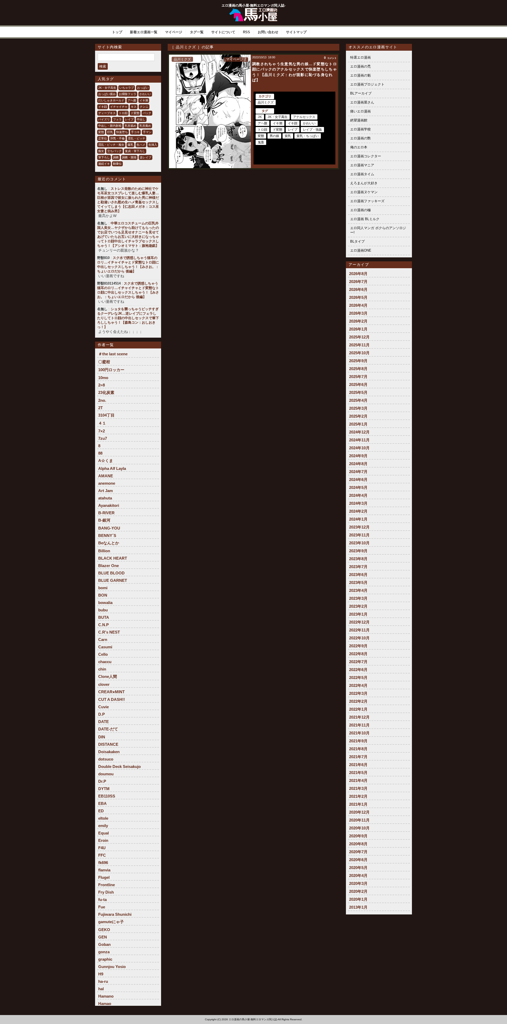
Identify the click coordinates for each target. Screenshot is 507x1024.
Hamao (104, 1003)
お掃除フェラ (127, 94)
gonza (104, 952)
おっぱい (143, 87)
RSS (246, 32)
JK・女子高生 (107, 87)
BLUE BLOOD (111, 573)
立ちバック (114, 151)
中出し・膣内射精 (109, 125)
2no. (102, 400)
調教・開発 (129, 157)
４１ (102, 423)
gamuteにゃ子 (111, 921)
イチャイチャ (119, 106)
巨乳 (110, 132)
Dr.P (102, 781)
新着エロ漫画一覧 (143, 32)
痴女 (101, 151)
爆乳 (130, 144)
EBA (102, 803)
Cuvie (103, 707)
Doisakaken (109, 751)
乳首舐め (130, 125)
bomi (102, 588)
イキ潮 (143, 100)
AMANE (105, 476)
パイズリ (104, 119)
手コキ (135, 132)
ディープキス (107, 113)
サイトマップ (296, 32)
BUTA (103, 617)
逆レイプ (145, 157)
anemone (106, 483)
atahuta (105, 498)
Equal (103, 833)
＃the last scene (113, 354)
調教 (116, 157)
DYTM (104, 788)
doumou (106, 774)
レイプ (129, 119)
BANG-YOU (109, 528)
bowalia (105, 602)
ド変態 (135, 113)
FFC (102, 855)
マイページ (173, 32)
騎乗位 (117, 163)
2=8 (101, 385)
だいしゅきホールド (111, 100)
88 (100, 453)
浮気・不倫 (117, 138)
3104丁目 (106, 415)
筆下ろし (104, 157)
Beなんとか (108, 543)
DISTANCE (108, 744)
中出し (141, 119)
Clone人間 (107, 676)
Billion (104, 551)
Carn (102, 639)
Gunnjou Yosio (112, 966)
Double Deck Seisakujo (119, 766)
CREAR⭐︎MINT (111, 692)
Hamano (106, 996)
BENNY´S (107, 535)
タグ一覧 (197, 32)
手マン (147, 132)
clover (104, 684)
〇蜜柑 (104, 362)
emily (103, 825)
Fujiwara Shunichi (115, 914)
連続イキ (104, 163)
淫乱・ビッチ (136, 138)
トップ (117, 32)
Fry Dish (106, 892)
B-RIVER (106, 513)
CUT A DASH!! (111, 699)
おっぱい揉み (107, 94)
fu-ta (102, 899)
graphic (105, 959)
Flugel (104, 877)
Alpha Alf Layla (112, 468)
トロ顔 (123, 113)
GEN (102, 937)
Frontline (106, 885)
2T (100, 407)
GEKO (104, 929)
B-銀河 (104, 520)
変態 (101, 132)
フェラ (117, 119)
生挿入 (152, 144)
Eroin (103, 840)
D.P (101, 714)
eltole (103, 818)
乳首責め (145, 125)
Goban (104, 944)
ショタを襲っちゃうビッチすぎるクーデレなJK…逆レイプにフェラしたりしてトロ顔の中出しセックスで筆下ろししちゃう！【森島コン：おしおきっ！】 (128, 318)
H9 (100, 974)
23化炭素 (106, 392)
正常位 (102, 138)
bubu (103, 610)
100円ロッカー (111, 369)
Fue (101, 907)
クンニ (144, 106)
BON (102, 595)
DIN (101, 737)
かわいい (145, 94)
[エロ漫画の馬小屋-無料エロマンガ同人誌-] (253, 10)
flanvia (104, 870)
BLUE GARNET (112, 580)
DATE (103, 721)
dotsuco (105, 759)
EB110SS (106, 796)
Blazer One (108, 565)
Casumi (105, 647)
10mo (103, 377)
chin (102, 669)
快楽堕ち (122, 132)
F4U (102, 848)
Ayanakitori (108, 505)
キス (134, 106)
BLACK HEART (112, 558)
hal (101, 989)
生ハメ (141, 144)
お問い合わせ (268, 32)
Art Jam (105, 490)
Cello (103, 654)
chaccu (104, 661)
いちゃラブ (126, 87)
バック (147, 113)
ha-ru (103, 981)
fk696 (103, 862)
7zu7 (102, 438)
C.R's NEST (109, 632)
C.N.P (103, 624)
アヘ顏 (132, 100)
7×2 (101, 431)
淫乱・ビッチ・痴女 (111, 144)
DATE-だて (108, 729)
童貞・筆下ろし (135, 151)
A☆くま (105, 460)
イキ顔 (102, 106)
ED (101, 811)
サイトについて (223, 32)
